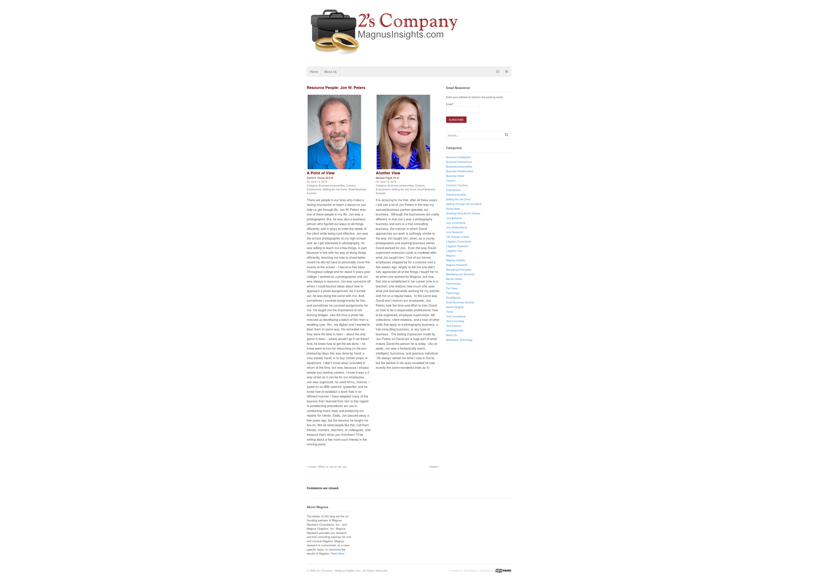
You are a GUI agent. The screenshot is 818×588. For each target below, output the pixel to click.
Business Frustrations (458, 157)
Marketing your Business (460, 274)
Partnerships (453, 283)
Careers (351, 185)
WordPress (471, 570)
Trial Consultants (455, 316)
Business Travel (455, 176)
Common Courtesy (457, 185)
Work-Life (451, 335)
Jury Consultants (455, 222)
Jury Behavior (454, 218)
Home (314, 71)
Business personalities (332, 185)
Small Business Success (460, 302)
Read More (337, 553)
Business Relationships (459, 171)
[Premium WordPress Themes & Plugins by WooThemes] (503, 570)
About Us (330, 71)
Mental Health (454, 279)
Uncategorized (454, 330)
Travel (449, 311)
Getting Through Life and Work (463, 204)
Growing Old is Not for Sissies (463, 213)
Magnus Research (456, 265)
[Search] (506, 134)
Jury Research (454, 232)
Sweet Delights (455, 307)
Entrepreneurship (456, 194)
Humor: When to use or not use (327, 467)
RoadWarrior (453, 297)
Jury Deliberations (456, 227)
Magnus (450, 255)
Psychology (452, 293)
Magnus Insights (455, 260)
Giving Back (453, 208)
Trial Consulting (455, 321)
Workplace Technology (459, 339)
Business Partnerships (459, 161)
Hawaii (433, 467)
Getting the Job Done (335, 189)
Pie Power (452, 288)
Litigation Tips (454, 250)
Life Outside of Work (457, 236)
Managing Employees (458, 269)
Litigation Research (457, 246)
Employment (314, 189)
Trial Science (453, 325)
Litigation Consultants (458, 241)
